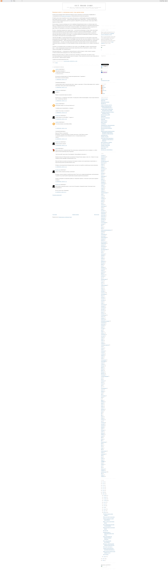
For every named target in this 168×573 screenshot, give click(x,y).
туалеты (102, 364)
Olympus (102, 430)
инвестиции (103, 215)
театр (102, 358)
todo (102, 457)
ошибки (102, 289)
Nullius (102, 88)
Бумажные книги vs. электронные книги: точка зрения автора (68, 12)
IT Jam (102, 418)
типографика (103, 361)
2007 (103, 558)
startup (102, 452)
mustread (102, 425)
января (104, 556)
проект (102, 312)
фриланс (102, 373)
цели (102, 377)
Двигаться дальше (104, 99)
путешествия (103, 315)
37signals (102, 155)
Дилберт (102, 191)
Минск (102, 264)
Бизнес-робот (103, 148)
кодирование (103, 234)
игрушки (102, 210)
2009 (103, 492)
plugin (102, 439)
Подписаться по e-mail (105, 80)
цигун (102, 382)
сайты (102, 331)
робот (102, 327)
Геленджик (103, 183)
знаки (102, 209)
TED (102, 455)
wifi (101, 466)
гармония (103, 182)
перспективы (103, 294)
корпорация (103, 246)
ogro (102, 91)
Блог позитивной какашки (106, 126)
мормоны (103, 267)
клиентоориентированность (106, 230)
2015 (103, 482)
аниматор (103, 158)
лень (102, 252)
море (102, 265)
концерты (103, 244)
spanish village (103, 451)
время (102, 177)
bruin (102, 397)
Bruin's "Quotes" (104, 122)
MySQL (102, 427)
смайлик (102, 343)
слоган (102, 342)
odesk (102, 428)
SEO (102, 449)
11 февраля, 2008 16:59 (61, 79)
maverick (102, 424)
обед (102, 277)
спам (102, 346)
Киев (102, 228)
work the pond (103, 471)
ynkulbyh (57, 69)
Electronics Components (105, 117)
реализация (103, 322)
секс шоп (102, 336)
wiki (102, 467)
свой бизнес (103, 334)
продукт (102, 310)
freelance (102, 409)
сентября (105, 500)
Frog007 (102, 85)
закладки (102, 204)
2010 (103, 490)
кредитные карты (104, 249)
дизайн (102, 189)
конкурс (102, 240)
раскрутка (103, 319)
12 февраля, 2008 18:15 (61, 100)
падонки (102, 291)
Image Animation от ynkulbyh (106, 142)
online (102, 431)
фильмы (102, 368)
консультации (103, 242)
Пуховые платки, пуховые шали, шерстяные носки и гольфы (107, 110)
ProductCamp (103, 442)
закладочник (103, 206)
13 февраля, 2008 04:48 (61, 112)
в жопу (102, 165)
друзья (102, 200)
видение (102, 173)
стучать (102, 352)
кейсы (102, 227)
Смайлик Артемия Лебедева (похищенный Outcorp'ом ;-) (106, 107)
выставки (102, 180)
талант (102, 356)
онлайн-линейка (104, 285)
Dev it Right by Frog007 (105, 143)
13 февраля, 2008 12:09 (61, 119)
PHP (102, 437)
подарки (102, 298)
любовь (102, 258)
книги (56, 62)
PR (101, 440)
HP (101, 413)
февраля (105, 512)
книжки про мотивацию (66, 16)
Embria (102, 406)
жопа (102, 203)
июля (104, 504)
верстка (102, 170)
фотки (102, 370)
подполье (103, 300)
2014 (103, 483)
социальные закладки (105, 345)
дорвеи (102, 197)
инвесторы (103, 216)
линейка (102, 255)
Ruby (102, 445)
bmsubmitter (103, 395)
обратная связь (104, 279)
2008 (103, 493)
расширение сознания (105, 321)
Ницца (102, 273)
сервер (102, 337)
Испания (102, 221)
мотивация (103, 268)
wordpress (103, 470)
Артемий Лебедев (104, 161)
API (101, 394)
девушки (102, 186)
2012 (103, 487)
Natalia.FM (103, 119)
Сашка (56, 148)
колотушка (103, 236)
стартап (102, 348)
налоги (102, 270)
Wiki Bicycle (103, 103)
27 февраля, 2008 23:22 (61, 166)
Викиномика (103, 116)
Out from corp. (84, 5)
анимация (103, 159)
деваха (102, 185)
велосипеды (103, 168)
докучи (102, 195)
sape (102, 446)
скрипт (102, 340)
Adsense (102, 391)
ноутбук (102, 276)
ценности (103, 380)
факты (102, 367)
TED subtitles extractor (105, 102)
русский (102, 328)
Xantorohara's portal (104, 146)
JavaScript (103, 422)
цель (102, 379)
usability (102, 464)
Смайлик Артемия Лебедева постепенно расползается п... (109, 549)
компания (103, 238)
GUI (102, 412)
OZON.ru (102, 434)
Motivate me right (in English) (106, 128)
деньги (102, 188)
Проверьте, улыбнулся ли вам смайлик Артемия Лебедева (108, 544)
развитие (102, 318)
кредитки (102, 247)
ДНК (102, 194)
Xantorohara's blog (104, 135)
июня (104, 505)
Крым (102, 250)
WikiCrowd (103, 100)
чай (101, 385)
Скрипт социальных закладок (106, 105)
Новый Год (103, 274)
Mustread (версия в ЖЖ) (105, 114)
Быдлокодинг (105, 530)
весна (102, 171)
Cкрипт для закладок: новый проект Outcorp (108, 519)
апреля (104, 509)
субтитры (103, 354)
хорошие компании (104, 376)
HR (101, 415)
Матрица (102, 262)
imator (102, 416)
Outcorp (102, 433)
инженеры (103, 218)
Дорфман (102, 198)
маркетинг (103, 261)
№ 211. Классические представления (107, 541)
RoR (102, 443)
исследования (103, 222)
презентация (103, 304)
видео (102, 174)
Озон (102, 283)
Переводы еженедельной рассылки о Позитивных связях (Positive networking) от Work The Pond (108, 132)
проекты (102, 313)
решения (102, 325)
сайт (102, 330)
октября (105, 498)
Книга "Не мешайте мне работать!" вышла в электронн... (107, 538)
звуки (102, 207)
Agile (102, 392)
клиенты (102, 231)
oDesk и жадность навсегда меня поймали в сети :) (109, 552)
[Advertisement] (62, 204)
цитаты (102, 383)
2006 (103, 560)
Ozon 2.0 (102, 129)
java (102, 421)
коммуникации (103, 237)
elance (102, 404)
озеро (102, 282)
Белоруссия (103, 162)
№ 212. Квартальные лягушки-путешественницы (108, 525)
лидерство (103, 253)
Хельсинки (103, 374)
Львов (102, 256)
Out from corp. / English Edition (106, 149)
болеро (102, 164)
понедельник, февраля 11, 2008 (70, 61)
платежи (102, 297)
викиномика (103, 176)
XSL (102, 473)
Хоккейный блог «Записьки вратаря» (108, 125)
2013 (103, 485)
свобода (102, 333)
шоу (102, 386)
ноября (104, 497)
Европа (102, 201)
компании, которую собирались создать (107, 34)
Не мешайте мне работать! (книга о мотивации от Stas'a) (107, 112)
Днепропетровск (104, 192)
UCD (102, 463)
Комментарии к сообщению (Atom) (65, 217)
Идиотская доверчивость (107, 546)
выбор (102, 179)
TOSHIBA (103, 461)
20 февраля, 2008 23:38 (61, 145)
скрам (102, 339)
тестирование (103, 359)
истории (102, 224)
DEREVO (102, 401)
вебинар (102, 167)
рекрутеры (103, 324)
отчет (102, 288)
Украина (102, 365)
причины (102, 306)
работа (102, 316)
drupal (102, 403)
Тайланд (102, 355)
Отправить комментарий (56, 195)
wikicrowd (103, 469)
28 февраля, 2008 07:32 (61, 181)
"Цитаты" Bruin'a (104, 120)
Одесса (102, 280)
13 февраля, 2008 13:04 (61, 128)
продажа (102, 309)
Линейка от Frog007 (104, 136)
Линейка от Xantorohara (105, 145)
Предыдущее (96, 214)
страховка (103, 350)
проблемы (103, 307)
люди (102, 259)
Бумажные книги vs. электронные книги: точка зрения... (108, 533)
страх (102, 349)
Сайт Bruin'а (103, 123)
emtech (102, 407)
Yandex (102, 475)
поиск (102, 301)
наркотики (103, 271)
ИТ (101, 225)
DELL (102, 400)
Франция (102, 371)
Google (102, 410)
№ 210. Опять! (105, 554)
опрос (102, 286)
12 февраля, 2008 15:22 (61, 87)
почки (102, 303)
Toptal (102, 460)
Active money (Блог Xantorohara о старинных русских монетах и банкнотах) (107, 139)
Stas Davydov (57, 90)
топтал (102, 362)
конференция (103, 243)
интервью (103, 219)
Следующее (54, 214)
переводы (103, 292)
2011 (103, 488)
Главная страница (75, 214)
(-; (101, 49)
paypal (102, 436)
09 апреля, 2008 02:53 (60, 192)
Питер (102, 295)
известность (103, 212)
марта (104, 510)
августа (104, 502)
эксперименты (103, 388)
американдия (103, 156)
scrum (102, 448)
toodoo (102, 458)
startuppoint (103, 454)
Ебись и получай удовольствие (109, 517)
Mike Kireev (103, 87)
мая (104, 507)
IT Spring (102, 419)
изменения (103, 213)
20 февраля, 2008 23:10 (61, 138)
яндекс (102, 389)
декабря (105, 495)
